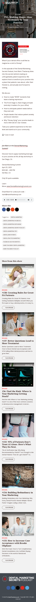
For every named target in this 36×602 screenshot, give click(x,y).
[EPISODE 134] (18, 476)
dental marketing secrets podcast (14, 228)
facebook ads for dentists (11, 242)
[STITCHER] (17, 569)
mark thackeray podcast (11, 249)
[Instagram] (18, 588)
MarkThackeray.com (13, 597)
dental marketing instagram (12, 224)
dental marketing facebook (12, 221)
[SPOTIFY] (4, 569)
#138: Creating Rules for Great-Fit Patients (18, 293)
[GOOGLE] (13, 569)
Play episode (9, 307)
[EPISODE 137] (18, 324)
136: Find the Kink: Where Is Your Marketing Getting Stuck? (16, 394)
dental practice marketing (11, 238)
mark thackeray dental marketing (13, 245)
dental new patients (9, 235)
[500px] (27, 588)
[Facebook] (8, 588)
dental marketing (16, 217)
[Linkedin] (13, 588)
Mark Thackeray (14, 27)
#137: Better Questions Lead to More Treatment (18, 342)
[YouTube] (22, 588)
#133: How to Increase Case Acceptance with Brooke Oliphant (16, 543)
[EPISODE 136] (18, 374)
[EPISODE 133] (18, 524)
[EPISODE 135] (18, 425)
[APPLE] (8, 569)
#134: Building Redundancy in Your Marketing (17, 493)
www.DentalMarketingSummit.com (19, 186)
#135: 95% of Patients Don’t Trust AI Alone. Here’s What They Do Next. (16, 444)
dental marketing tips (10, 231)
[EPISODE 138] (18, 276)
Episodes (18, 14)
